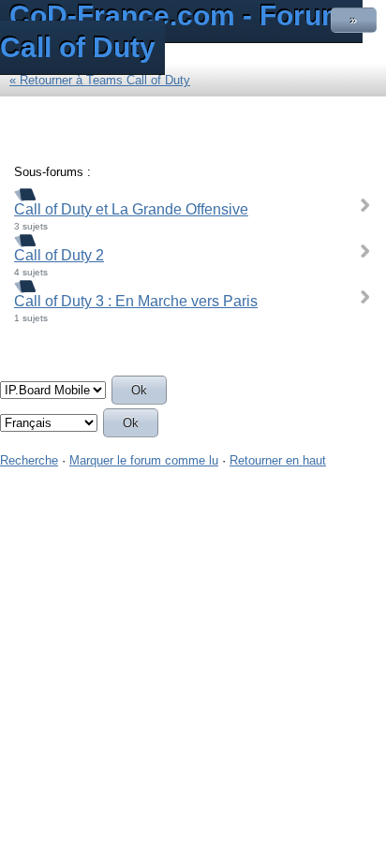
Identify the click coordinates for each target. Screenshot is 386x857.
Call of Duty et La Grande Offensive (131, 209)
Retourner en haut (278, 460)
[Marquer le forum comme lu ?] (25, 193)
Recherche (29, 460)
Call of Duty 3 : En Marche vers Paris (136, 301)
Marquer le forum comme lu (143, 460)
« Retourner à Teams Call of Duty (99, 80)
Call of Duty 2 (59, 255)
